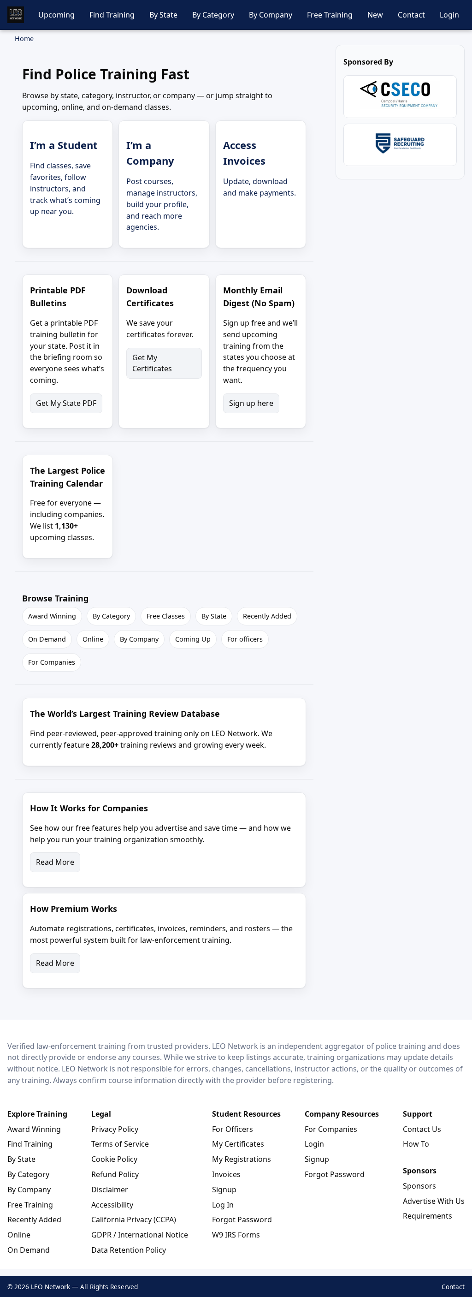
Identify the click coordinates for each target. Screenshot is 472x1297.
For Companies (51, 662)
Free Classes (166, 616)
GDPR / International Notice (139, 1235)
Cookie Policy (114, 1159)
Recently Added (267, 616)
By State (163, 15)
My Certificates (238, 1144)
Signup (224, 1189)
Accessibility (112, 1205)
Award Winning (52, 616)
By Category (213, 15)
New (375, 15)
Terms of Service (120, 1144)
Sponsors (419, 1186)
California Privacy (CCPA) (133, 1219)
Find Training (112, 15)
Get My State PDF (66, 403)
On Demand (47, 639)
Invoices (226, 1174)
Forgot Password (242, 1219)
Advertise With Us (434, 1201)
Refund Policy (115, 1174)
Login (449, 15)
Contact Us (422, 1129)
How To (416, 1144)
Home (24, 38)
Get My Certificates (152, 363)
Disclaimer (109, 1189)
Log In (223, 1205)
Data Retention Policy (128, 1250)
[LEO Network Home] (15, 14)
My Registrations (241, 1159)
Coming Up (193, 639)
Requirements (427, 1216)
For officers (245, 639)
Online (93, 639)
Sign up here (251, 403)
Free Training (330, 15)
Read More (55, 862)
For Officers (232, 1129)
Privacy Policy (114, 1129)
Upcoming (56, 15)
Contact (411, 15)
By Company (270, 15)
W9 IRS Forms (236, 1235)
